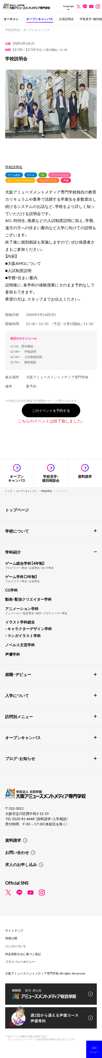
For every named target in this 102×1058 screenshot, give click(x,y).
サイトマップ (14, 930)
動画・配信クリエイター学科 (28, 599)
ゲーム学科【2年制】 (21, 576)
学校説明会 (14, 166)
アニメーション (59, 175)
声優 (65, 180)
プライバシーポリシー (20, 961)
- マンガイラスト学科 (23, 635)
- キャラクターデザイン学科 (28, 628)
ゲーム (30, 175)
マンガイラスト (48, 180)
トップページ (17, 510)
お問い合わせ (17, 852)
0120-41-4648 (23, 818)
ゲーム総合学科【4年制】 (25, 563)
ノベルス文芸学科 (20, 644)
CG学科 (11, 590)
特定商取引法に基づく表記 (23, 954)
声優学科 (12, 654)
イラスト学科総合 (20, 622)
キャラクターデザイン (20, 180)
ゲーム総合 (14, 175)
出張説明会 (66, 19)
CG (42, 175)
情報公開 (11, 938)
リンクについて (15, 946)
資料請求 (13, 840)
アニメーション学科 (22, 608)
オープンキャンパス (39, 19)
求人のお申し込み (21, 864)
